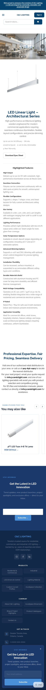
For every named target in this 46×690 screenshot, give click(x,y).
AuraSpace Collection (34, 587)
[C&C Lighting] (23, 15)
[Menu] (4, 14)
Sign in (39, 15)
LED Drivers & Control (12, 580)
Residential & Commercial (12, 572)
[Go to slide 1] (22, 56)
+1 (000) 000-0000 (17, 642)
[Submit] (38, 22)
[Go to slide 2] (24, 56)
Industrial (33, 571)
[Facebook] (23, 556)
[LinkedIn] (29, 556)
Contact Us (12, 620)
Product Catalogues (33, 611)
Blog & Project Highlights (12, 612)
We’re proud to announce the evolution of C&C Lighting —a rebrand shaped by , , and (23, 5)
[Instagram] (16, 556)
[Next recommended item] (42, 406)
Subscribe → (23, 518)
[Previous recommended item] (36, 406)
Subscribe (23, 682)
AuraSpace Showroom (33, 604)
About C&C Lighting (12, 604)
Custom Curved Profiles (12, 588)
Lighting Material (34, 580)
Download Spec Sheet (14, 155)
